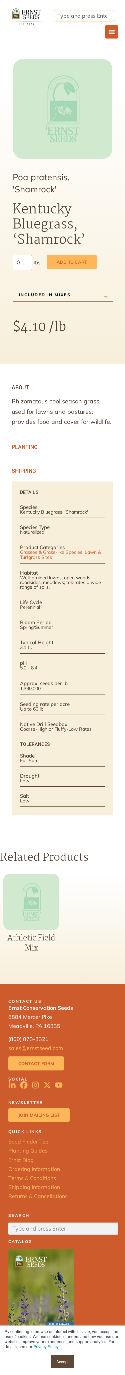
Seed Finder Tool (29, 1141)
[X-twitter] (47, 1085)
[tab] (62, 387)
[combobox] (84, 15)
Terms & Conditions (32, 1178)
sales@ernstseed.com (35, 1048)
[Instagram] (35, 1085)
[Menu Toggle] (111, 32)
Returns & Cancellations (38, 1196)
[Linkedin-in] (12, 1085)
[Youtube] (59, 1085)
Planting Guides (28, 1150)
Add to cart (72, 262)
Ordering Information (34, 1169)
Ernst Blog (21, 1160)
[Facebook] (24, 1085)
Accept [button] (62, 1361)
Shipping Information (34, 1187)
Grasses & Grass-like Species (51, 552)
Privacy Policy (45, 1346)
